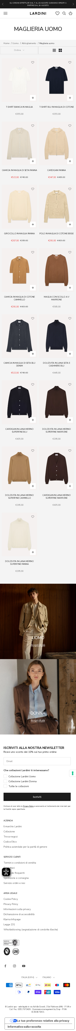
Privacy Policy (11, 904)
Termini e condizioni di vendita (20, 862)
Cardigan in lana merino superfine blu (19, 430)
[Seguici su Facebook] (5, 966)
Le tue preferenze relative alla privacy (43, 1020)
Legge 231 (9, 924)
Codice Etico (10, 841)
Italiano (46, 977)
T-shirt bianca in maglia (19, 107)
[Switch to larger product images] (54, 50)
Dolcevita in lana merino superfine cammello (19, 496)
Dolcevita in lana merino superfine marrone (56, 430)
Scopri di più (38, 645)
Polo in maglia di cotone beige (56, 233)
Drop (58, 1009)
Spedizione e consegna (16, 878)
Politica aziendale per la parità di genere (25, 846)
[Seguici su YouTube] (23, 966)
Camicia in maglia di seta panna (19, 170)
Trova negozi (11, 836)
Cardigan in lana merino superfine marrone (56, 496)
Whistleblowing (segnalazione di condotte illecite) (31, 929)
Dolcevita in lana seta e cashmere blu (56, 364)
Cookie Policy (11, 899)
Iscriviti (37, 797)
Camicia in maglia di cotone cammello (19, 298)
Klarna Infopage (12, 919)
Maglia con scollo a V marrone (56, 298)
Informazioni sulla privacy (17, 909)
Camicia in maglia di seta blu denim (19, 364)
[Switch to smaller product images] (60, 50)
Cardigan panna (56, 170)
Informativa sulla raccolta (24, 1026)
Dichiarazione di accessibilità (19, 914)
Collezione (9, 831)
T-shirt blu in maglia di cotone (56, 107)
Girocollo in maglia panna (19, 233)
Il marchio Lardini (13, 826)
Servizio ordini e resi (14, 883)
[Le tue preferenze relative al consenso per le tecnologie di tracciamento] (72, 773)
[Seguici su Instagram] (14, 966)
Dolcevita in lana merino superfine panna (19, 562)
